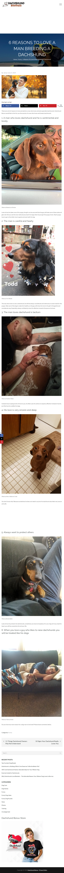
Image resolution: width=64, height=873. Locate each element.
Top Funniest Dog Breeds (9, 763)
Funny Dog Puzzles (7, 798)
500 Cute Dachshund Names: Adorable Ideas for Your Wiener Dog (20, 769)
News (3, 802)
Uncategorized (6, 812)
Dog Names (5, 788)
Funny (10, 732)
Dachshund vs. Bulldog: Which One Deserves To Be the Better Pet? (20, 766)
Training (4, 808)
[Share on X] (1, 438)
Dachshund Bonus (33, 870)
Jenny (5, 73)
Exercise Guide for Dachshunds (10, 773)
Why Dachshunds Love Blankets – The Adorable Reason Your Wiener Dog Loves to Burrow (27, 776)
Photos (4, 805)
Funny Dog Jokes (6, 795)
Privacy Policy (43, 870)
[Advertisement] (32, 21)
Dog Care (4, 785)
